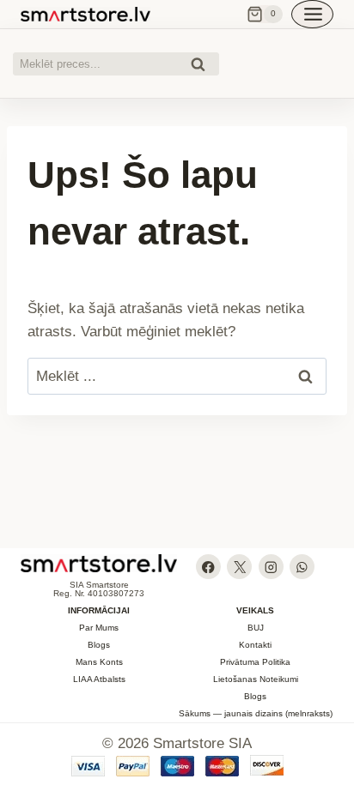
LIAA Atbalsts (99, 679)
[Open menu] (312, 14)
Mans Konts (99, 662)
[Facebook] (208, 566)
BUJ (255, 627)
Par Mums (99, 627)
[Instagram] (271, 566)
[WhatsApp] (302, 566)
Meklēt (202, 66)
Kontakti (255, 644)
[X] (239, 566)
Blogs (99, 644)
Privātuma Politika (255, 662)
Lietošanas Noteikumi (255, 679)
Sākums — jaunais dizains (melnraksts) (256, 713)
